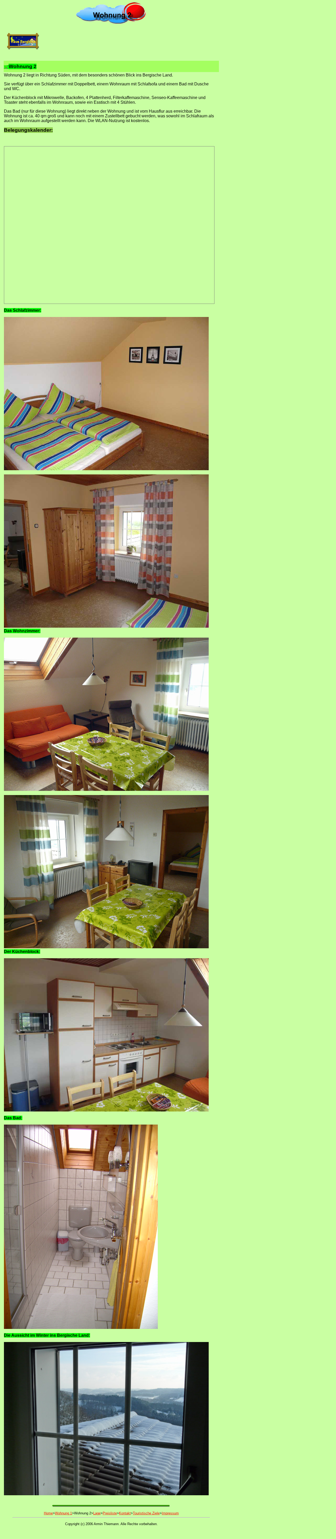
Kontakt (125, 1513)
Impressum (170, 1513)
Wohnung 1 (63, 1513)
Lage (97, 1513)
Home (48, 1513)
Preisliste (110, 1513)
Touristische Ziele (146, 1513)
